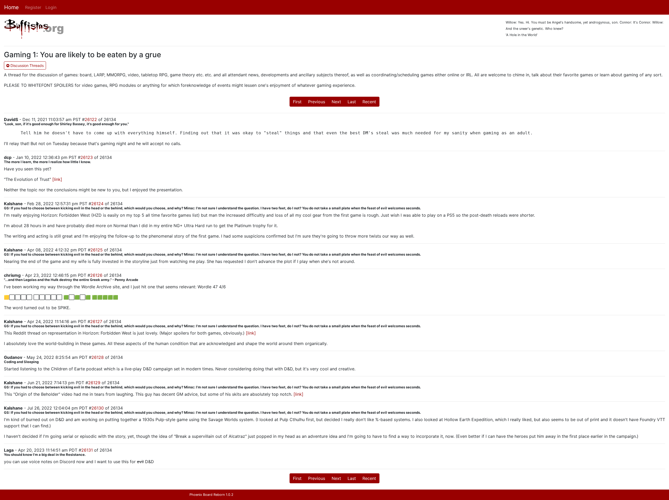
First (297, 101)
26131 (87, 450)
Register (33, 7)
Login (50, 7)
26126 (96, 275)
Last (352, 101)
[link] (57, 179)
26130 (97, 408)
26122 (91, 119)
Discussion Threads (26, 65)
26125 (96, 249)
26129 (94, 382)
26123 (86, 157)
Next (336, 101)
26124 (97, 203)
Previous (316, 101)
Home (11, 7)
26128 (97, 357)
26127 (96, 321)
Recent (369, 101)
